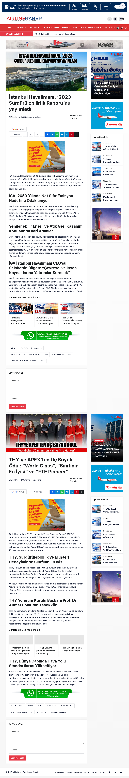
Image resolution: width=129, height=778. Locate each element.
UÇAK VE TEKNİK (51, 27)
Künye (69, 775)
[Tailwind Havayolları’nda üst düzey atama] (107, 159)
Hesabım (78, 775)
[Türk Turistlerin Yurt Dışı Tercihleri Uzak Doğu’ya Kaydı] (107, 184)
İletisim (102, 775)
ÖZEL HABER (94, 27)
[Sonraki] (31, 33)
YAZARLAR (35, 27)
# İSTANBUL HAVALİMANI (61, 354)
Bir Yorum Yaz (16, 373)
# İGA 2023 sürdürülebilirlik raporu (26, 348)
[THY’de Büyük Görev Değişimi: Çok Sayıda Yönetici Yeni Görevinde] (107, 146)
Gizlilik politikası (90, 775)
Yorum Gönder (17, 407)
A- (42, 135)
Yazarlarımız (59, 775)
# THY (40, 708)
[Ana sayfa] (9, 27)
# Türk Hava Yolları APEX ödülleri (51, 714)
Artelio (42, 774)
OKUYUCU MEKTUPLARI (74, 27)
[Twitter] (115, 775)
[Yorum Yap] (31, 134)
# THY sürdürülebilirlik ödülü (60, 708)
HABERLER (22, 27)
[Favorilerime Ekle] (25, 134)
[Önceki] (27, 33)
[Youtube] (121, 775)
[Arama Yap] (109, 19)
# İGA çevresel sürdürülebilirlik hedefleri (29, 354)
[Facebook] (109, 775)
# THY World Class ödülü (22, 714)
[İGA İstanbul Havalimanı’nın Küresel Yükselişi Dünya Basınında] (107, 197)
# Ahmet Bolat (17, 708)
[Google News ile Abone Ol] (18, 129)
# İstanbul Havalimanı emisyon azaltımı (27, 361)
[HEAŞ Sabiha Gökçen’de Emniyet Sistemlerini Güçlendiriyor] (107, 75)
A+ (37, 135)
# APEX (30, 708)
